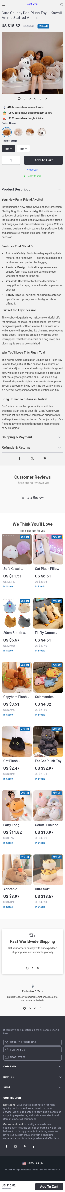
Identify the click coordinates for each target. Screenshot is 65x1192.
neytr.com (9, 1104)
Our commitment (13, 1124)
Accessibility (54, 1170)
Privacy (42, 1170)
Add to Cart (49, 1187)
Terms (35, 1170)
